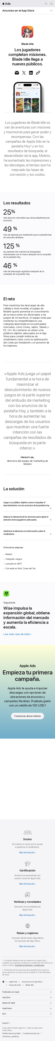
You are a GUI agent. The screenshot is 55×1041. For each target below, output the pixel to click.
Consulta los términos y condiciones (29, 965)
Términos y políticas (10, 1037)
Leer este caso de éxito (16, 634)
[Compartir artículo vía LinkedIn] (31, 73)
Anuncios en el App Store (18, 10)
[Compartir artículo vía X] (24, 73)
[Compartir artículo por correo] (17, 73)
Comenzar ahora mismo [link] (27, 716)
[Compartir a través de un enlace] (38, 73)
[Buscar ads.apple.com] (46, 4)
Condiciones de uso (31, 1033)
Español (5, 1023)
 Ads (6, 3)
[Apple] (3, 981)
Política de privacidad (11, 1033)
